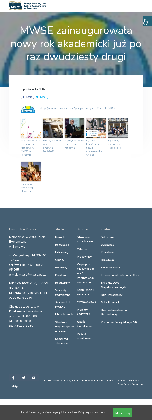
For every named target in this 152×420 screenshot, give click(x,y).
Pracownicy (84, 257)
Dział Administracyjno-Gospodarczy (115, 312)
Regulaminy (62, 283)
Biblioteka (107, 260)
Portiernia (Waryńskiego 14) (119, 322)
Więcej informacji (91, 412)
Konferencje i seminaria (85, 292)
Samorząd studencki (61, 341)
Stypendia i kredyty (62, 305)
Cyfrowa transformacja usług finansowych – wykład (94, 147)
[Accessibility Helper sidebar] (147, 21)
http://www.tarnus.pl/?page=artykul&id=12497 (77, 108)
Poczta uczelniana (84, 336)
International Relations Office (120, 275)
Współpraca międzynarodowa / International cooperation (86, 273)
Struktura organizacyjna (85, 239)
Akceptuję (122, 413)
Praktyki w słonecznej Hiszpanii (27, 187)
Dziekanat (107, 245)
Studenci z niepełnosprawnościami (64, 326)
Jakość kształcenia (84, 324)
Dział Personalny (111, 295)
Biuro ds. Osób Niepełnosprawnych (113, 285)
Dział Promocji (110, 302)
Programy (61, 267)
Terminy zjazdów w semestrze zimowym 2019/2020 (52, 146)
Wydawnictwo (86, 302)
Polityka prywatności (129, 380)
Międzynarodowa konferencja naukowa (74, 144)
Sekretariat (108, 237)
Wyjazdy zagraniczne (62, 293)
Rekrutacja (62, 245)
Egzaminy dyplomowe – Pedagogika (116, 144)
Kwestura (107, 252)
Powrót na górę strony (130, 384)
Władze (82, 249)
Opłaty (59, 260)
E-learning (61, 252)
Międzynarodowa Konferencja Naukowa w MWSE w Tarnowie (30, 147)
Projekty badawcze (83, 312)
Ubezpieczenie (64, 314)
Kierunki (60, 237)
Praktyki (60, 275)
